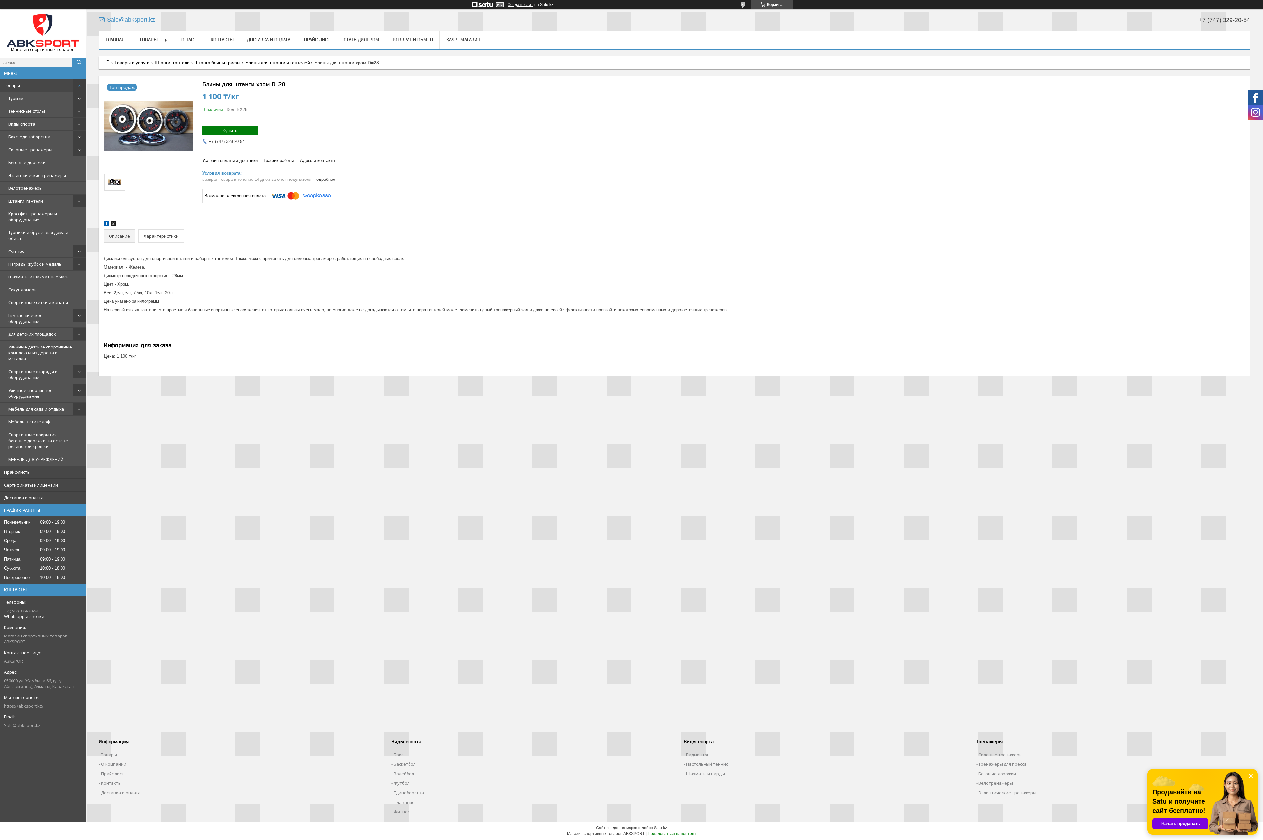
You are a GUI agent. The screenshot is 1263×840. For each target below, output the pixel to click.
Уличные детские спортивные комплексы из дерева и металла (40, 353)
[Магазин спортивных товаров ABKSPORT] (43, 30)
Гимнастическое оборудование (25, 318)
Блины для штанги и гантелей (277, 62)
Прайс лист (112, 774)
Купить (230, 130)
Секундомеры (22, 290)
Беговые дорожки (27, 162)
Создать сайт (520, 4)
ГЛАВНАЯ (115, 39)
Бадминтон (698, 754)
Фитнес (16, 251)
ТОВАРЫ (148, 39)
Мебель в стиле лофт (30, 422)
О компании (113, 764)
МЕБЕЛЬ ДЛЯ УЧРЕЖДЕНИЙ (35, 459)
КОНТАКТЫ (222, 39)
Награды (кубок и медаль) (35, 264)
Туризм (15, 98)
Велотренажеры (25, 188)
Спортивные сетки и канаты (38, 302)
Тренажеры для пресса (1002, 764)
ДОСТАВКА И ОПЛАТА (268, 39)
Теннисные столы (26, 111)
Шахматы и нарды (705, 774)
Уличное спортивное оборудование (30, 393)
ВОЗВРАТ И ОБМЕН (413, 39)
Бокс (398, 754)
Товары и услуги (132, 62)
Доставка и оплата (24, 498)
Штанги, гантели (25, 201)
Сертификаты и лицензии (31, 485)
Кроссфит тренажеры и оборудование (32, 217)
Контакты (111, 783)
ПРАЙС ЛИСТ (317, 39)
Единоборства (409, 793)
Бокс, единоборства (29, 137)
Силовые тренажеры (30, 150)
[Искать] (79, 62)
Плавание (404, 802)
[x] (113, 224)
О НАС (187, 39)
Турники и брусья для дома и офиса (38, 235)
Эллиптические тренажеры (37, 175)
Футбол (401, 783)
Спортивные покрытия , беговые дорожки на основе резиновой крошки (38, 440)
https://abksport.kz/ (24, 706)
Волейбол (404, 774)
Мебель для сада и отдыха (36, 409)
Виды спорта (21, 124)
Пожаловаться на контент (672, 833)
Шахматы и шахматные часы (39, 277)
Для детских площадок (32, 334)
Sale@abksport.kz (22, 725)
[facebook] (106, 224)
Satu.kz (660, 828)
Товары (12, 85)
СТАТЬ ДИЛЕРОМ (361, 39)
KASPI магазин (463, 39)
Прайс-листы (17, 472)
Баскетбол (405, 764)
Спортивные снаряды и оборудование (33, 374)
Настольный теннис (707, 764)
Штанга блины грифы (217, 62)
